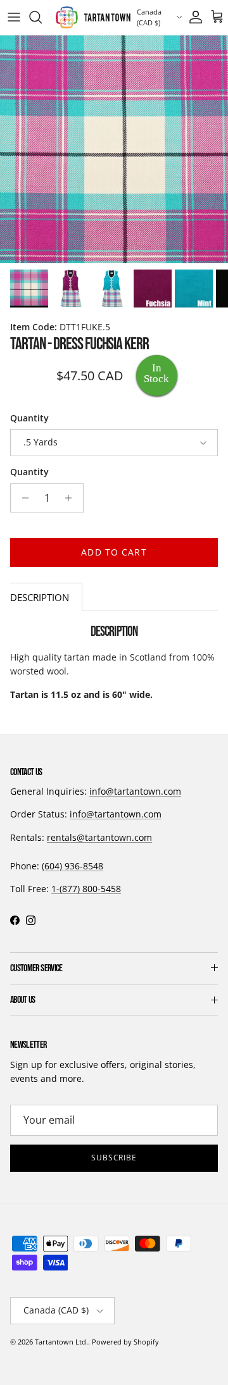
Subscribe (114, 1157)
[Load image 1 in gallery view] (114, 149)
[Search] (42, 17)
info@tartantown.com (135, 791)
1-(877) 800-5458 (86, 889)
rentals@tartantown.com (99, 837)
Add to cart (113, 552)
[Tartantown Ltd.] (93, 17)
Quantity (29, 418)
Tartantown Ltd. (61, 1341)
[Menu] (14, 17)
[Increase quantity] (72, 498)
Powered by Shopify (125, 1341)
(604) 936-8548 (72, 866)
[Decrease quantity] (22, 498)
